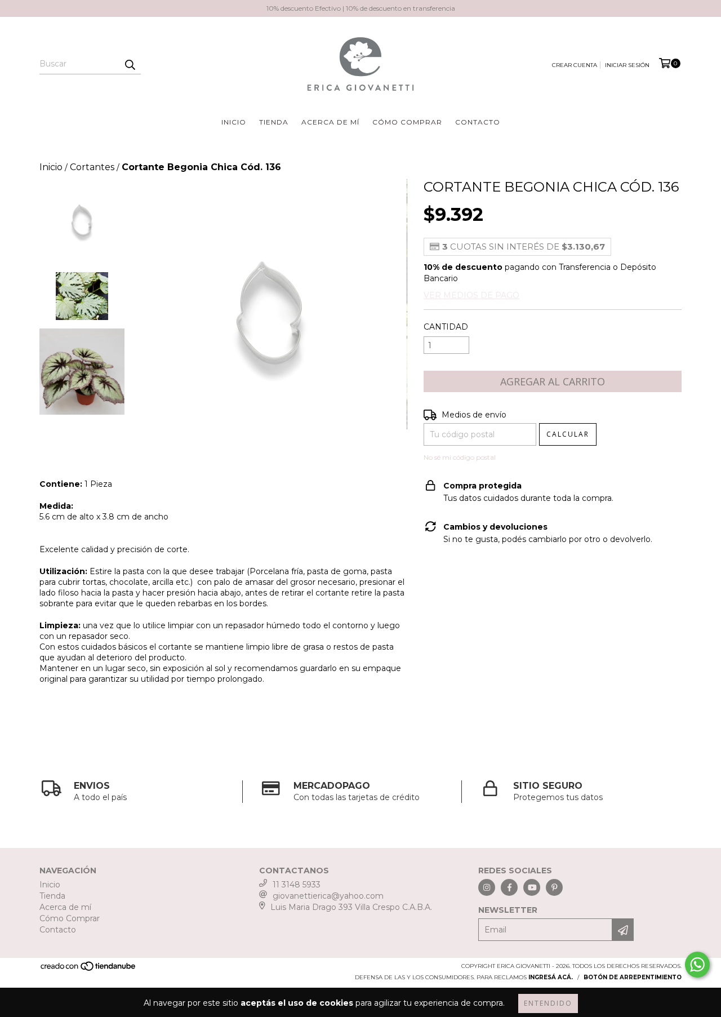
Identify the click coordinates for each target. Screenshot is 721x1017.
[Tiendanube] (88, 970)
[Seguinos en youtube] (531, 887)
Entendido (548, 1003)
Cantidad (446, 327)
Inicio (233, 122)
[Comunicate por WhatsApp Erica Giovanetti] (697, 965)
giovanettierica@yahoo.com (328, 896)
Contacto (477, 122)
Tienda (273, 122)
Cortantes (92, 167)
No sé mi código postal (460, 457)
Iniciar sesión (627, 65)
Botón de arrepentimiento (633, 977)
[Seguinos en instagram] (486, 887)
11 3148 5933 (297, 885)
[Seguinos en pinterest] (554, 887)
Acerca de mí (330, 122)
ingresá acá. (550, 977)
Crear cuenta (574, 65)
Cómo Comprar (407, 122)
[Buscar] (129, 64)
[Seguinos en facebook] (509, 887)
